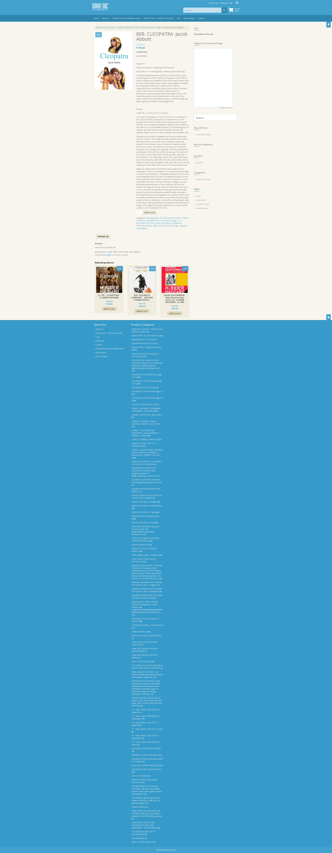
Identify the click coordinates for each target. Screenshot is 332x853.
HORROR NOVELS (139, 631)
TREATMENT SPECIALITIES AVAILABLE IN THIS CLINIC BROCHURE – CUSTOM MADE (144, 825)
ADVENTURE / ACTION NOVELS (145, 335)
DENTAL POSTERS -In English (144, 502)
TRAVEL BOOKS (138, 807)
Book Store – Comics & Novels (109, 333)
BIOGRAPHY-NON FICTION (143, 343)
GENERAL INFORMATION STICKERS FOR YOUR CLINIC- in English (147, 583)
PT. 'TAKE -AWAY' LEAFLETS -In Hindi (147, 729)
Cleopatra (183, 226)
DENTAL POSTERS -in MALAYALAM (147, 505)
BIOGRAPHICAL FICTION (156, 218)
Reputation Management (226, 107)
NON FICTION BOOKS (141, 661)
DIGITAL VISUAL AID (140, 544)
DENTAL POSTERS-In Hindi (143, 522)
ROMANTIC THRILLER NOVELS (145, 755)
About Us (106, 18)
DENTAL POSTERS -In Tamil (143, 512)
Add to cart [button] (109, 309)
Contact (201, 18)
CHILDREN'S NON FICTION (143, 387)
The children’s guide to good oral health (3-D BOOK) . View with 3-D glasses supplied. (146, 800)
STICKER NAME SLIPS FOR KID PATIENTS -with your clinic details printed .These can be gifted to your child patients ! (147, 790)
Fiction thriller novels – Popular (144, 555)
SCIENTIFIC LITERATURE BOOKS (145, 765)
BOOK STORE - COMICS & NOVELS (118, 27)
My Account (213, 3)
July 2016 (199, 162)
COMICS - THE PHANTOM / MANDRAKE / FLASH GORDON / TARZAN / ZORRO (145, 433)
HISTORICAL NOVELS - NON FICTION (147, 625)
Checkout (223, 3)
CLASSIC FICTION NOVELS (143, 404)
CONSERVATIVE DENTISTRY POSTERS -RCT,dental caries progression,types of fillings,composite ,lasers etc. (144, 472)
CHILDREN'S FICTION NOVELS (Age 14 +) (163, 220)
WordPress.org (202, 208)
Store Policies (189, 18)
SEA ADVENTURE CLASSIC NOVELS (146, 769)
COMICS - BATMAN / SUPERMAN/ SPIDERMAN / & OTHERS (146, 409)
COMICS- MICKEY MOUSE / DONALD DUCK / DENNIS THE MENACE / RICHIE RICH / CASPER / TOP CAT (147, 452)
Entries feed (201, 200)
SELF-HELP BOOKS (140, 776)
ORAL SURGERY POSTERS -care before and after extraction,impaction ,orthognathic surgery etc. (147, 674)
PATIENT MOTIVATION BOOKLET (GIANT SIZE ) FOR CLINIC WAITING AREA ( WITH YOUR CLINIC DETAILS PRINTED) (147, 702)
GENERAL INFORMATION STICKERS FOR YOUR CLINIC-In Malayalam (147, 590)
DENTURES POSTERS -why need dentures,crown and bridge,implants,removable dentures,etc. (145, 530)
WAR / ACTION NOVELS (145, 27)
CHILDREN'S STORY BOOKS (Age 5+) (147, 398)
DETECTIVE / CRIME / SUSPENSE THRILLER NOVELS (145, 539)
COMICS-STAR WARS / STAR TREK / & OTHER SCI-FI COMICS (147, 462)
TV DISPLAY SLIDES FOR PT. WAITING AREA (144, 832)
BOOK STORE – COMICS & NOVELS (159, 18)
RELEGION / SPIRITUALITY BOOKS (146, 748)
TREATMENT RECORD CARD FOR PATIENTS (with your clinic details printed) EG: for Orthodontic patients (147, 813)
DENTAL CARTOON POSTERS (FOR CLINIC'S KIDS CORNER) (147, 496)
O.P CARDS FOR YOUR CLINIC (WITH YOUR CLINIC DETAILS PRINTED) (147, 666)
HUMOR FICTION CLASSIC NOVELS (146, 635)
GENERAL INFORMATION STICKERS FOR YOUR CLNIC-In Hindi (147, 596)
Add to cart (149, 212)
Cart (230, 3)
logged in (110, 255)
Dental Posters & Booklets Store (126, 18)
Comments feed (202, 204)
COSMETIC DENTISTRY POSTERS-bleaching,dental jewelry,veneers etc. (147, 481)
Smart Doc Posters (203, 134)
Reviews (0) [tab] (103, 236)
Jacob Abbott (141, 228)
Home (96, 18)
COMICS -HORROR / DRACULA (145, 439)
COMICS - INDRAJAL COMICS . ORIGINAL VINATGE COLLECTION (146, 422)
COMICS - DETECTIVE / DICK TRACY (147, 415)
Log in (198, 196)
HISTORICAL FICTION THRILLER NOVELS (153, 223)
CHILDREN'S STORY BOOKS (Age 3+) (147, 391)
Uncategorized (138, 838)
